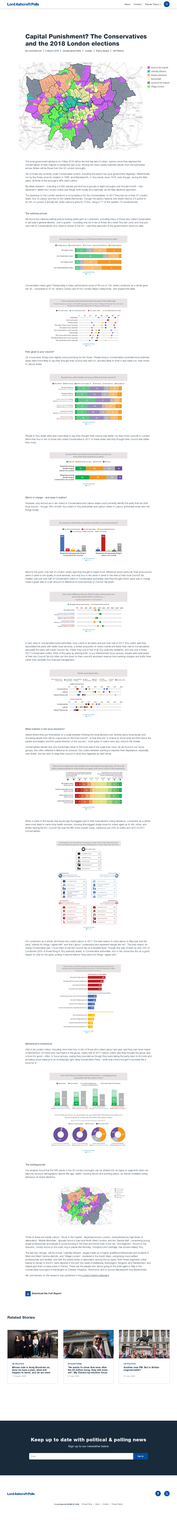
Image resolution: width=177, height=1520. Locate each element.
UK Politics (118, 50)
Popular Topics (152, 4)
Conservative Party (72, 50)
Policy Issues (102, 50)
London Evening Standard (95, 1275)
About (127, 4)
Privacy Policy (88, 1504)
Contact (138, 4)
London (88, 50)
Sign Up (141, 1456)
